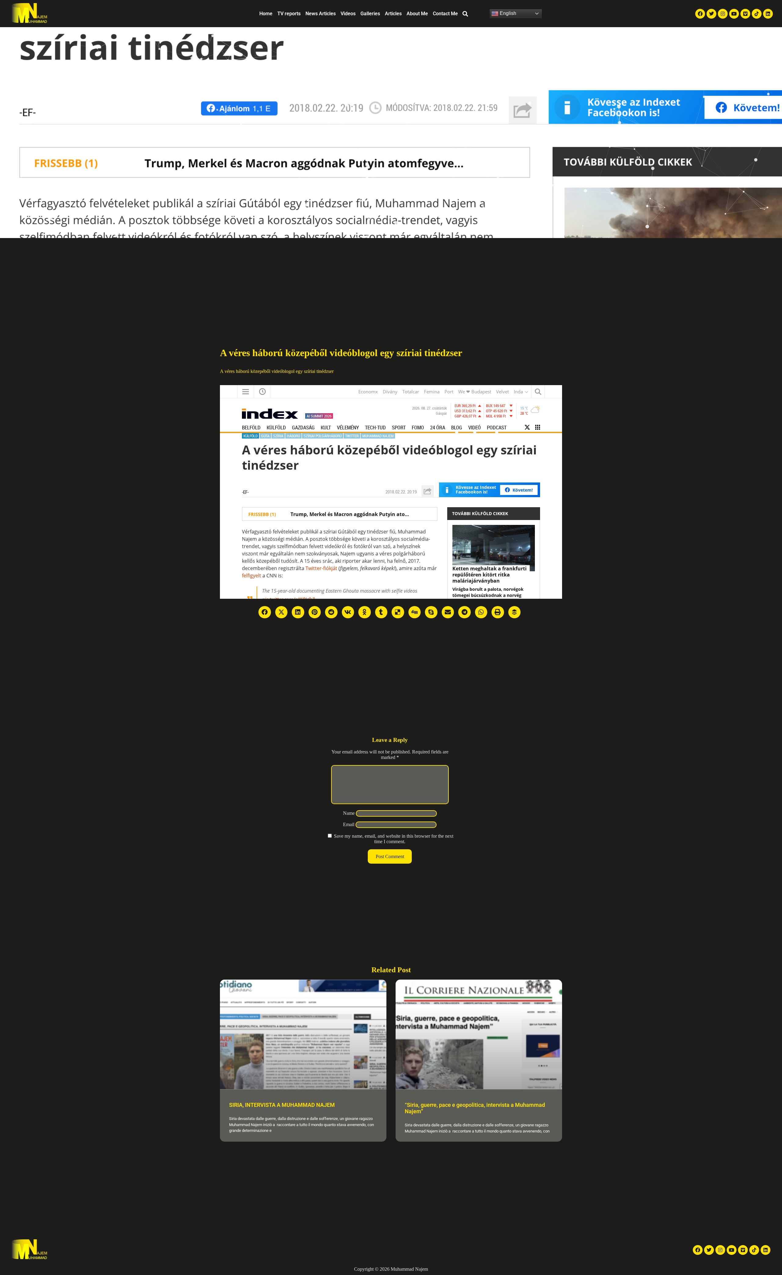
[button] (465, 14)
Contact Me (445, 13)
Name (349, 813)
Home (265, 13)
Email (348, 824)
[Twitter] (711, 14)
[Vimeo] (745, 14)
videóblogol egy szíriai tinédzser (303, 371)
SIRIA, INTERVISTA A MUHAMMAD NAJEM (282, 1105)
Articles (393, 13)
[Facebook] (700, 14)
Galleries (370, 13)
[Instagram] (723, 14)
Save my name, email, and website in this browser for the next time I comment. (393, 838)
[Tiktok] (757, 14)
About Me (417, 13)
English (507, 13)
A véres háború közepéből (245, 371)
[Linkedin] (768, 14)
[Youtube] (734, 14)
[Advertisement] (391, 284)
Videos (348, 13)
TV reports (289, 13)
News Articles (320, 13)
